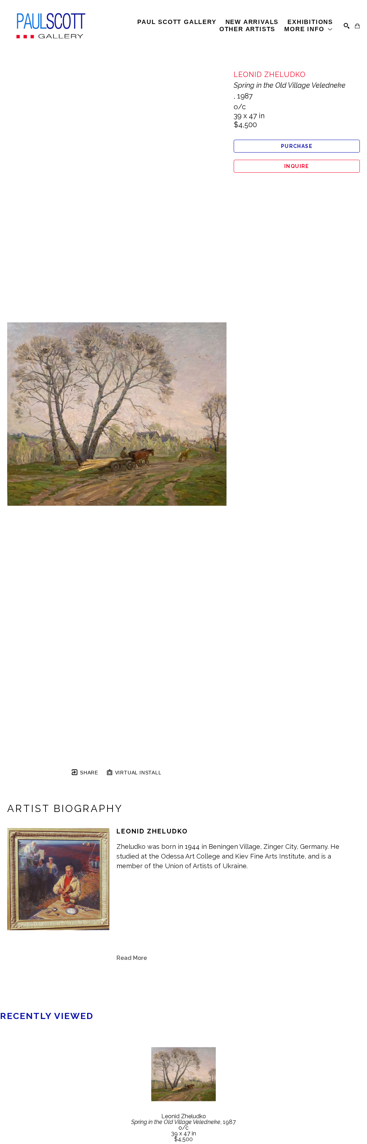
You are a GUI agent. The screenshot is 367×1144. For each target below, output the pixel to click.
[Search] (346, 26)
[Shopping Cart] (357, 26)
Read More (131, 958)
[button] (308, 29)
